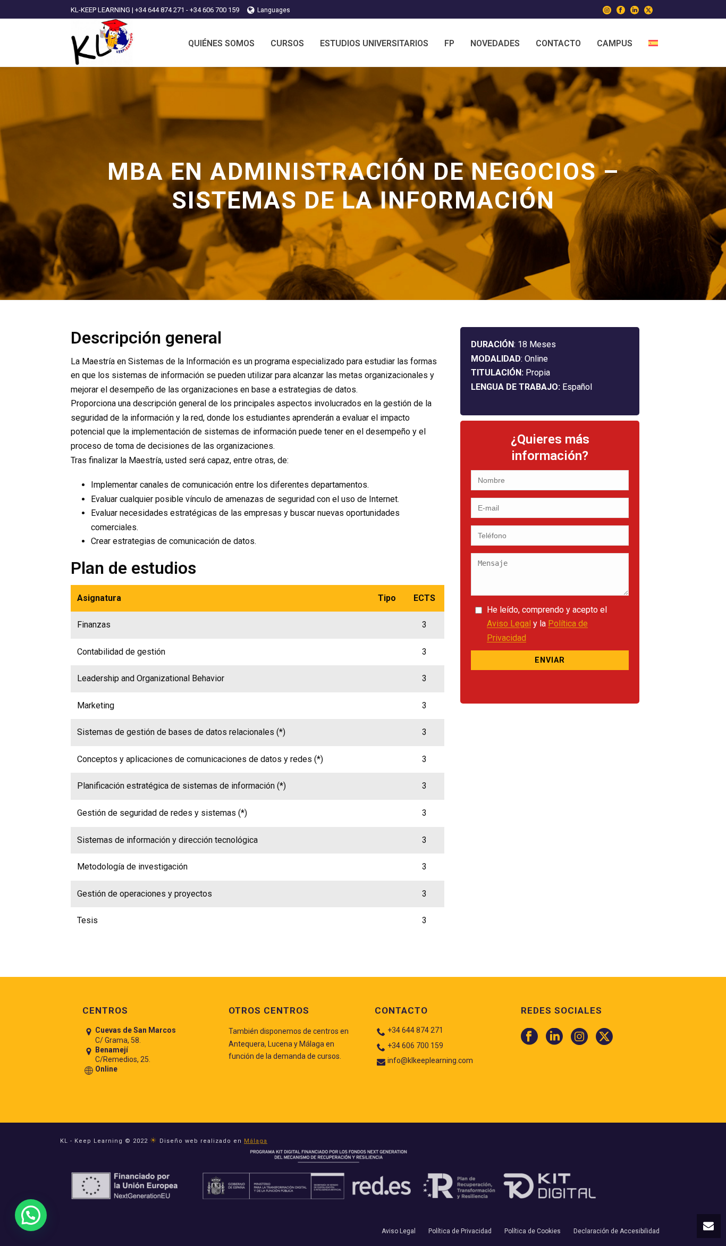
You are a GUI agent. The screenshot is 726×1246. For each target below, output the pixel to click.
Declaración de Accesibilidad (616, 1231)
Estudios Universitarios (374, 43)
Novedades (495, 43)
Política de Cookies (532, 1231)
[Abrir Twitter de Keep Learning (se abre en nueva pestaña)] (648, 9)
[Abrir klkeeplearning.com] (653, 42)
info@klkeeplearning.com (430, 1060)
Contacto (558, 43)
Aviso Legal (509, 623)
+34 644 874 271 (415, 1030)
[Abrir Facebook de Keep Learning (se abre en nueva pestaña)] (621, 9)
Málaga (255, 1141)
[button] (709, 1226)
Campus (614, 43)
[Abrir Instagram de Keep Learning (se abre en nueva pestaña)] (607, 9)
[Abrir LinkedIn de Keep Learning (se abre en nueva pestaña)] (634, 9)
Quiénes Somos (221, 43)
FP (449, 43)
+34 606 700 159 (415, 1045)
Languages (273, 10)
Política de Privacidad (460, 1231)
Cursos (287, 43)
